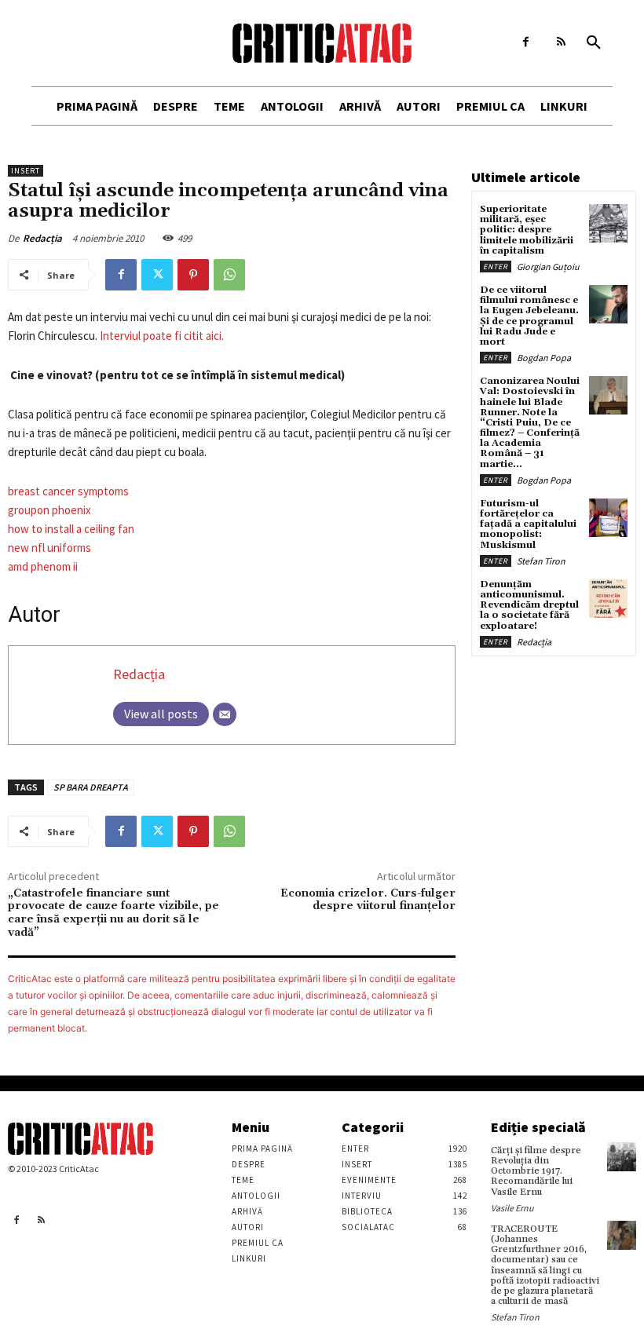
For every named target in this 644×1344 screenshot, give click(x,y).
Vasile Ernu (512, 1208)
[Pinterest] (193, 274)
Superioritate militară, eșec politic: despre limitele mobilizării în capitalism (526, 230)
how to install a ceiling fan (71, 528)
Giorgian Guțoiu (548, 266)
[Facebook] (526, 42)
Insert (25, 171)
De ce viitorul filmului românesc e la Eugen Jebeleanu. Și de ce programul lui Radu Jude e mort (529, 316)
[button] (594, 43)
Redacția (42, 238)
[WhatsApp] (229, 274)
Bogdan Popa (544, 357)
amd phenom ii (43, 566)
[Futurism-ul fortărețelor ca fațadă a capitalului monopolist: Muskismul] (608, 518)
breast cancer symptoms (68, 491)
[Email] (224, 714)
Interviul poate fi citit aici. (162, 335)
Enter (495, 266)
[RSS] (561, 42)
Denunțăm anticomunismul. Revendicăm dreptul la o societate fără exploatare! (529, 605)
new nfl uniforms (49, 547)
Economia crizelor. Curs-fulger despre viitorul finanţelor (368, 900)
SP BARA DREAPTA (90, 787)
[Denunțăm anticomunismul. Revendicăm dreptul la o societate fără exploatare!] (608, 598)
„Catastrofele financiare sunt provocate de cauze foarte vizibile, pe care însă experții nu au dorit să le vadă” (113, 913)
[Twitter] (157, 274)
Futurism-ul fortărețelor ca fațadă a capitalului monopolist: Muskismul (528, 524)
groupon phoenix (49, 509)
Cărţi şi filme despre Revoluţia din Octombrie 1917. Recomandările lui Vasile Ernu (536, 1171)
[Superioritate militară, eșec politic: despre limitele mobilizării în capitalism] (608, 223)
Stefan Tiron (541, 561)
